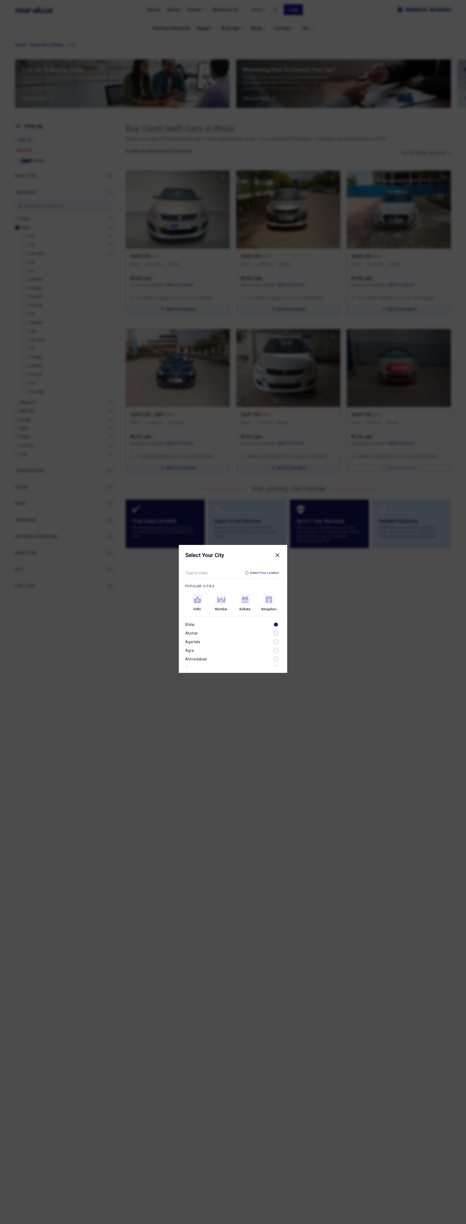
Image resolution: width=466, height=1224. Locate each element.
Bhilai (189, 624)
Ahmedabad (196, 659)
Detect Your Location (264, 573)
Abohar (191, 633)
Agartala (192, 642)
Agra (189, 650)
